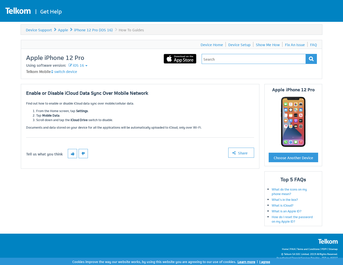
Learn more (246, 261)
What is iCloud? (282, 205)
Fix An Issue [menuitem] (295, 44)
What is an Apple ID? (286, 211)
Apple (63, 29)
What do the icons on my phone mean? (289, 191)
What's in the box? (285, 199)
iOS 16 (78, 64)
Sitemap (333, 248)
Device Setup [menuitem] (239, 44)
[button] (72, 153)
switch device (65, 71)
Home (285, 248)
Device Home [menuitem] (212, 44)
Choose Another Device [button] (293, 157)
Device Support (39, 29)
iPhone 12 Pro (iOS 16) (93, 29)
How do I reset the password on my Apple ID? (292, 218)
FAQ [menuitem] (313, 44)
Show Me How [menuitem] (268, 44)
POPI (324, 248)
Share (243, 152)
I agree (264, 261)
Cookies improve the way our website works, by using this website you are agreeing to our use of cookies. (154, 261)
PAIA (292, 248)
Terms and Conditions (308, 248)
